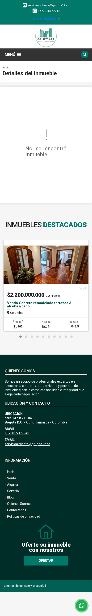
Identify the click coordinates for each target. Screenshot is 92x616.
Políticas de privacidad (23, 516)
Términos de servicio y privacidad (24, 585)
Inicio (5, 67)
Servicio (13, 491)
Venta (11, 478)
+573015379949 (48, 11)
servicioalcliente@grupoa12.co (27, 444)
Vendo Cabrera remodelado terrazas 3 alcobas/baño (39, 304)
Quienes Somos (19, 504)
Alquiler (12, 484)
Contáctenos (16, 510)
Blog (10, 497)
